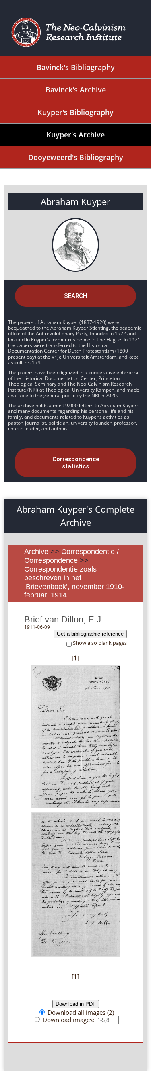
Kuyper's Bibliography (75, 112)
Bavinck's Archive (76, 89)
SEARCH (75, 296)
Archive (36, 552)
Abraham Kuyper (75, 201)
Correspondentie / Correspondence (71, 556)
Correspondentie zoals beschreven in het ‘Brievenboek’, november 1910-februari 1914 (74, 582)
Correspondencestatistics (75, 462)
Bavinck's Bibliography (76, 67)
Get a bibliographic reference (90, 634)
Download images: (69, 1020)
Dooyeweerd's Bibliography (75, 157)
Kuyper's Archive (75, 135)
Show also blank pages (100, 643)
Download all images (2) (81, 1012)
